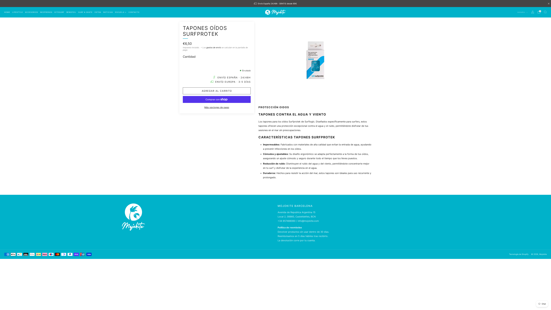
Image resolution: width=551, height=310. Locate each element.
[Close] (548, 3)
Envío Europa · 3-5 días (233, 81)
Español (522, 12)
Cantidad (189, 56)
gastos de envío (213, 47)
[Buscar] (545, 12)
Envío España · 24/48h (234, 77)
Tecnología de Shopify (518, 254)
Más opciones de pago (216, 107)
